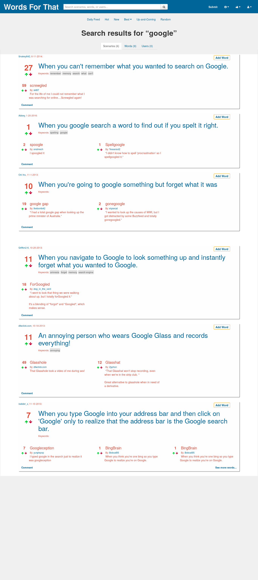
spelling (54, 132)
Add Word (222, 58)
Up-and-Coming (146, 19)
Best (127, 19)
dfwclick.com (25, 325)
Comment (27, 105)
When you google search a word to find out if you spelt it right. (128, 124)
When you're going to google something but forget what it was (127, 184)
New (116, 19)
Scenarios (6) (111, 46)
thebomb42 (39, 208)
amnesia (54, 272)
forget (64, 272)
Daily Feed (93, 19)
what (83, 73)
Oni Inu (22, 174)
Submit (213, 7)
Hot (107, 19)
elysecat (113, 208)
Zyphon (113, 366)
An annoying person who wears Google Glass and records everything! (123, 338)
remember (55, 73)
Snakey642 (24, 56)
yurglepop (39, 452)
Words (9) (130, 46)
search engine (86, 272)
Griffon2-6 (24, 247)
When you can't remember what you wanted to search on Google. (133, 65)
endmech (38, 149)
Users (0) (147, 46)
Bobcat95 (114, 452)
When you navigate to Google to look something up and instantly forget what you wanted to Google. (132, 260)
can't (90, 73)
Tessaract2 (114, 149)
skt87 (36, 89)
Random (166, 19)
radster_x (23, 403)
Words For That (31, 6)
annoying (55, 350)
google (63, 132)
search (76, 73)
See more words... (226, 467)
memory (67, 73)
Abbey (22, 115)
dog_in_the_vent (42, 288)
